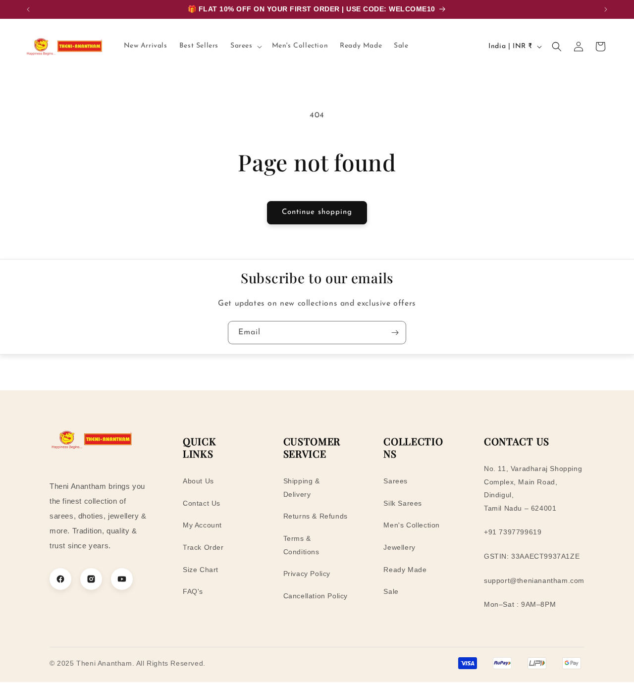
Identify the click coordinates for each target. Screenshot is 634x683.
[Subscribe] (395, 332)
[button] (245, 46)
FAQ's (193, 591)
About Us (198, 481)
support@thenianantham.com (534, 580)
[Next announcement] (606, 9)
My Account (202, 525)
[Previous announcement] (28, 9)
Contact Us (201, 503)
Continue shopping (317, 212)
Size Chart (200, 570)
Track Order (203, 547)
